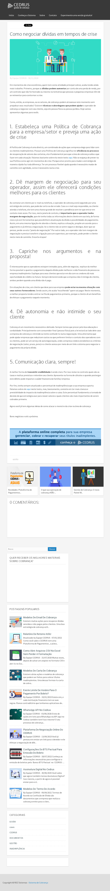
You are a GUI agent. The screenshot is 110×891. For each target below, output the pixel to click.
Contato (53, 15)
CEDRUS (13, 832)
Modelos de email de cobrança (40, 617)
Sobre (42, 15)
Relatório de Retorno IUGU (37, 634)
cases (12, 827)
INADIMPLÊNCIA (17, 848)
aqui (70, 157)
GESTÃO (15, 459)
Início (11, 15)
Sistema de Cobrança (38, 882)
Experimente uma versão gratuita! (76, 15)
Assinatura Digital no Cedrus (38, 769)
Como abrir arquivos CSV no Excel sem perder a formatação (41, 652)
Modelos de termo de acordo (39, 788)
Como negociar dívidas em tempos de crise (53, 34)
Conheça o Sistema (27, 15)
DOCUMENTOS (16, 838)
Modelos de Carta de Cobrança (40, 670)
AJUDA (13, 821)
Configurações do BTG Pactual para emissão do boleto (42, 751)
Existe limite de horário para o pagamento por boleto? (40, 692)
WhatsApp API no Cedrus (37, 710)
